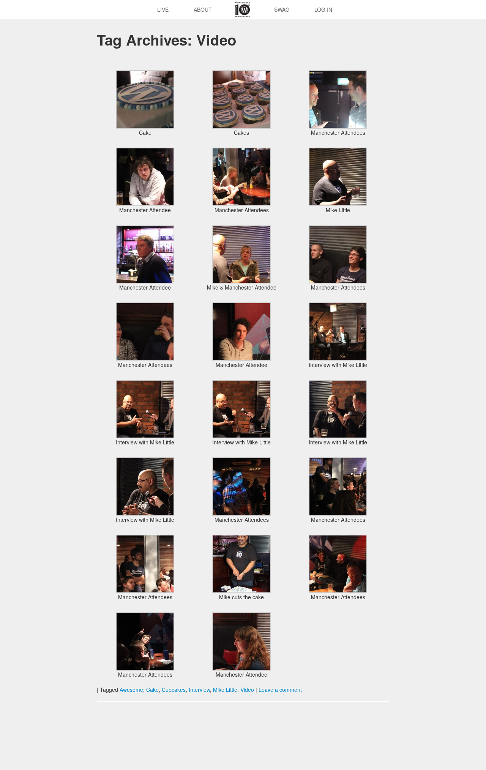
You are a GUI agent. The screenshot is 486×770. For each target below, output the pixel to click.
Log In (323, 9)
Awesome (131, 689)
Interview (199, 689)
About (203, 9)
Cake (152, 689)
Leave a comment (280, 689)
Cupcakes (174, 689)
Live (163, 9)
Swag (282, 9)
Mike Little (225, 689)
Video (247, 689)
